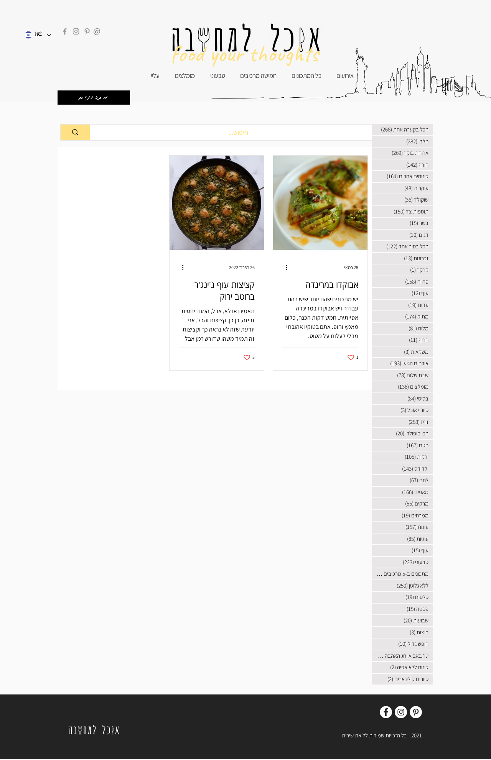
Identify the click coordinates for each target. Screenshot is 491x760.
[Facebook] (65, 31)
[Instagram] (76, 31)
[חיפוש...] (75, 132)
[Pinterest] (87, 31)
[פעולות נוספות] (283, 267)
